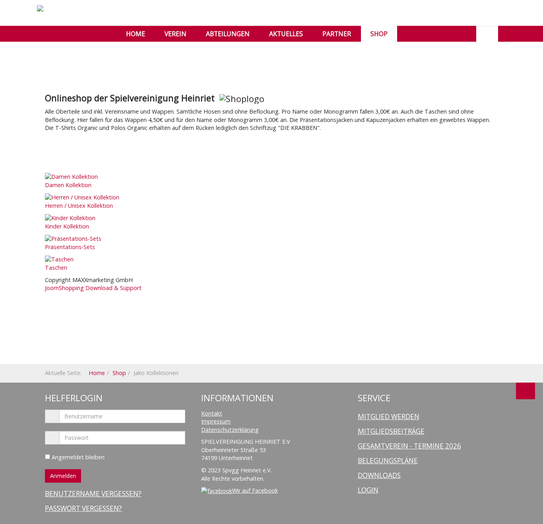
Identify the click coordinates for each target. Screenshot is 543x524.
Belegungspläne (388, 460)
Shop (379, 33)
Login (368, 490)
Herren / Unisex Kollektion (79, 205)
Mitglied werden (388, 416)
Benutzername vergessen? (93, 493)
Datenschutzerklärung (230, 429)
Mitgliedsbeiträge (391, 431)
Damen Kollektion (68, 185)
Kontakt (211, 413)
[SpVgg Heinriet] (60, 8)
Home (135, 33)
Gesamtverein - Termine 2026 (409, 446)
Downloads (379, 475)
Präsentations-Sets (70, 247)
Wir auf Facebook (255, 490)
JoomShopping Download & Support (93, 288)
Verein (175, 33)
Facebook (412, 34)
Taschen (56, 267)
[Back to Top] (525, 391)
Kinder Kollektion (67, 226)
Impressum (216, 421)
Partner (336, 33)
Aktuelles (286, 33)
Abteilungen (228, 33)
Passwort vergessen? (83, 508)
